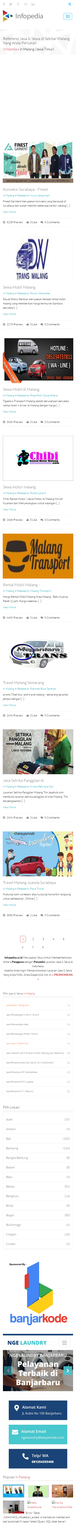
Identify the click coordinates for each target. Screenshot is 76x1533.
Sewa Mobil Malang (19, 287)
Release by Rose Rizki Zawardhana (37, 395)
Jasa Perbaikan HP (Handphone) (38, 1072)
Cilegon (38, 1234)
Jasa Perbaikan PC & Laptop (38, 1081)
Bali (38, 1138)
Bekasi (38, 1186)
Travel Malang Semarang (23, 682)
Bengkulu (38, 1196)
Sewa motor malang (19, 486)
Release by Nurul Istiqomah (33, 195)
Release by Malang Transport (34, 590)
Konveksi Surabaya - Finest (25, 189)
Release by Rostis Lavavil (31, 493)
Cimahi (38, 1244)
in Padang (22, 1477)
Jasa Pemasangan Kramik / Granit (38, 1014)
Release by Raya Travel (30, 888)
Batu (38, 1177)
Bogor (38, 1215)
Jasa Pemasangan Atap (38, 1024)
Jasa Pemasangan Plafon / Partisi (38, 1033)
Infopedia (10, 49)
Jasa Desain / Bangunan (38, 1005)
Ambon (38, 1129)
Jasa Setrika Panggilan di (23, 780)
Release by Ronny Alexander (33, 293)
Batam (38, 1167)
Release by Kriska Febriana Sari (35, 786)
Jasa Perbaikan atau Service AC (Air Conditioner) (38, 1062)
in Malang (8, 195)
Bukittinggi (38, 1224)
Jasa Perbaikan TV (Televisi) (38, 1091)
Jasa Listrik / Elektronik (38, 1043)
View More (9, 211)
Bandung (38, 1148)
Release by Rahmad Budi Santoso (36, 688)
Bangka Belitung (38, 1157)
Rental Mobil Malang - (21, 584)
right (53, 946)
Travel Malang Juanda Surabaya (29, 882)
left (13, 938)
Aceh (38, 1119)
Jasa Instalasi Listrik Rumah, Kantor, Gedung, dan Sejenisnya (38, 1052)
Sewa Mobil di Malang (21, 389)
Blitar (38, 1205)
